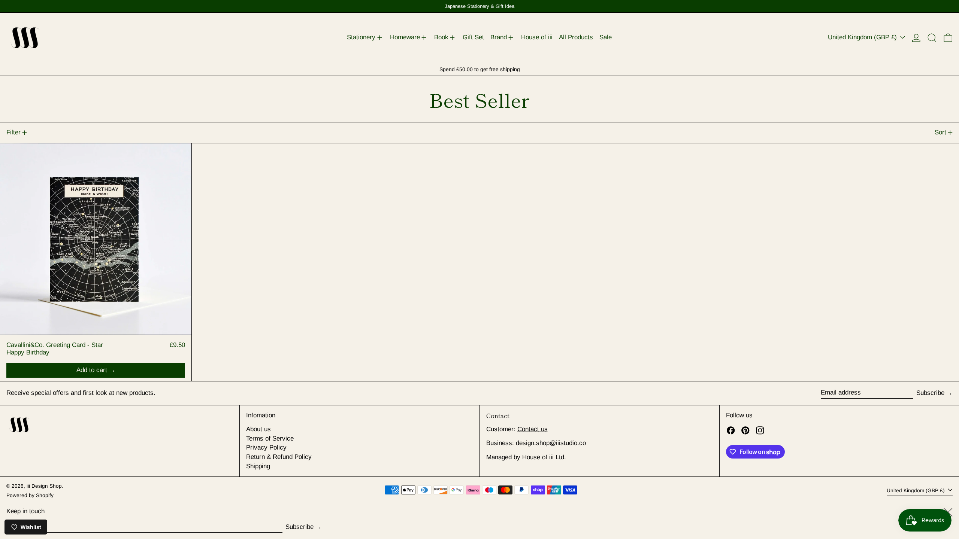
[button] (932, 38)
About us (258, 429)
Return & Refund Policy (279, 456)
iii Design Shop (44, 486)
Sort (940, 132)
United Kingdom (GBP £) (863, 37)
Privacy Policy (266, 447)
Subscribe (930, 392)
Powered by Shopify (30, 495)
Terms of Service (270, 438)
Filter (13, 132)
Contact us (532, 429)
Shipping (258, 466)
